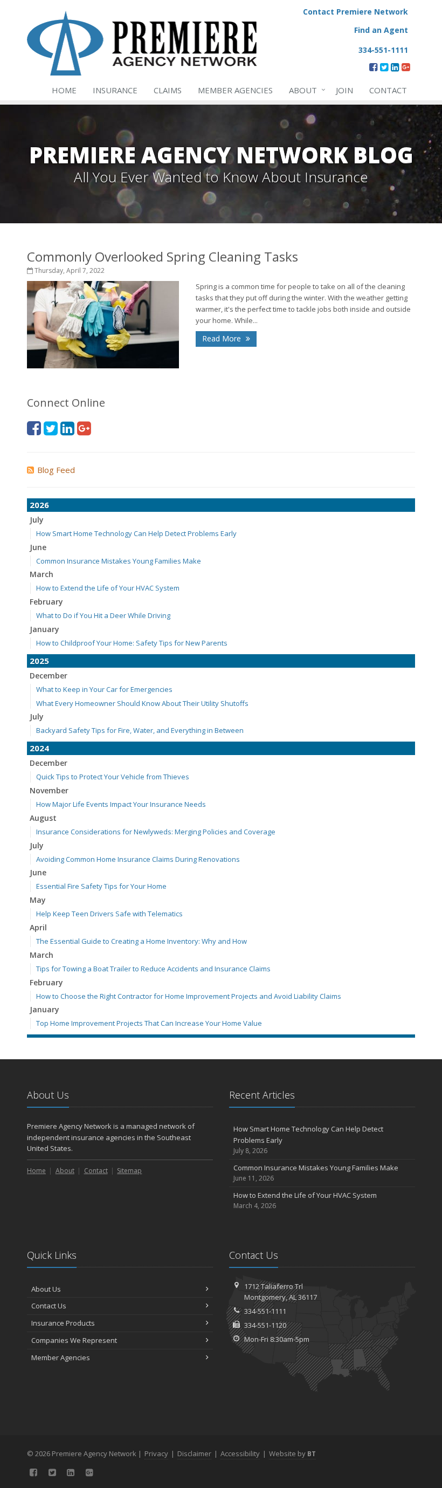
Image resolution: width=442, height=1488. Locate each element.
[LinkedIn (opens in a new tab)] (395, 66)
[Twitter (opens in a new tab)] (384, 66)
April (38, 927)
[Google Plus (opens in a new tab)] (406, 66)
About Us (46, 1289)
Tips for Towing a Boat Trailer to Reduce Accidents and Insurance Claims (153, 968)
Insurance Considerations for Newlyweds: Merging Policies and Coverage (155, 831)
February (46, 601)
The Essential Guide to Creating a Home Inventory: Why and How (141, 941)
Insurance (115, 90)
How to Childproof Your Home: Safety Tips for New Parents (131, 643)
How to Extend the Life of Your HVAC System (107, 588)
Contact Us (48, 1306)
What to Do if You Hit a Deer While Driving (103, 615)
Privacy (156, 1453)
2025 (39, 660)
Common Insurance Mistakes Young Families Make (118, 561)
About (304, 89)
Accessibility (240, 1453)
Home (64, 90)
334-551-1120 (265, 1325)
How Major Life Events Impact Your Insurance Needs (121, 804)
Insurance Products (63, 1323)
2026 (39, 504)
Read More (222, 338)
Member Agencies (235, 90)
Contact (388, 90)
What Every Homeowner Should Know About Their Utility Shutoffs (142, 703)
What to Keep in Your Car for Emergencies (104, 689)
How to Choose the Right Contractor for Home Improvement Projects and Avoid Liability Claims (188, 996)
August (43, 818)
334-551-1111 (265, 1311)
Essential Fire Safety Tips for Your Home (101, 886)
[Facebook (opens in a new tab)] (373, 66)
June (38, 547)
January (44, 629)
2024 (39, 748)
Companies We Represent (74, 1340)
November (49, 790)
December (48, 675)
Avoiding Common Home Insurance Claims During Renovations (138, 859)
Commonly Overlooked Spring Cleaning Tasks (162, 256)
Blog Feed (56, 469)
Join (344, 90)
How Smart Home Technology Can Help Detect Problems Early (136, 533)
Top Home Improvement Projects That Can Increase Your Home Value (149, 1023)
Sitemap (129, 1170)
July (37, 520)
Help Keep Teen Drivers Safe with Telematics (109, 913)
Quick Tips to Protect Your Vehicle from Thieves (112, 776)
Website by (292, 1453)
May (38, 900)
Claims (168, 90)
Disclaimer (194, 1453)
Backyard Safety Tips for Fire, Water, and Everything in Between (140, 730)
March (41, 574)
